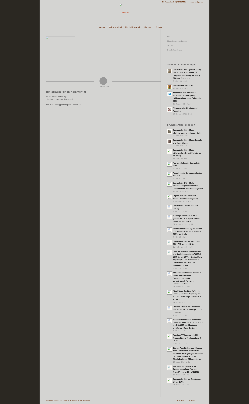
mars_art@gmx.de (197, 2)
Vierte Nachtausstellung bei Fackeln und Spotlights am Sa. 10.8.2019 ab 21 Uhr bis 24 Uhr (187, 231)
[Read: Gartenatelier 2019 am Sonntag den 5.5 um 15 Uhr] (169, 380)
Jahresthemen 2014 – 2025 (183, 85)
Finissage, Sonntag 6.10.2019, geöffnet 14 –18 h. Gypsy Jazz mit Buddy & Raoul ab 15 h (186, 218)
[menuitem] (90, 27)
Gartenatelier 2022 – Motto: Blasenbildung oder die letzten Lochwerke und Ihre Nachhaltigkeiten (188, 186)
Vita (168, 37)
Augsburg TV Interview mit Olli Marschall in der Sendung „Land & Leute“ (187, 338)
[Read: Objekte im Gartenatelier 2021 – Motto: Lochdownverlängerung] (169, 197)
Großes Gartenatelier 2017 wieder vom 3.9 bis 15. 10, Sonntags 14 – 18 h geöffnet (187, 309)
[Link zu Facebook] (47, 2)
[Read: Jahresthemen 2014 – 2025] (169, 86)
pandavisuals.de (85, 400)
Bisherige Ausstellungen (177, 41)
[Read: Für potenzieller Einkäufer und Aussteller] (169, 109)
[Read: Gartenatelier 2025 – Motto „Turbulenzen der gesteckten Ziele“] (169, 131)
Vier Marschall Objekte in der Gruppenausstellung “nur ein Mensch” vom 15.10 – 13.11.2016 (186, 369)
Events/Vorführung (174, 50)
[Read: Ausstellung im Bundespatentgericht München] (169, 174)
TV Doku (170, 46)
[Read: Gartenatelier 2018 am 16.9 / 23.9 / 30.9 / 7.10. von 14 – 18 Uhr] (169, 242)
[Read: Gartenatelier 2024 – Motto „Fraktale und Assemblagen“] (169, 141)
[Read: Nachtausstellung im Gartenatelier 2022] (169, 164)
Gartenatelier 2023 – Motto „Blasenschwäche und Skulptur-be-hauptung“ (187, 153)
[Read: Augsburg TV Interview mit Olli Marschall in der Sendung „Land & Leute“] (169, 336)
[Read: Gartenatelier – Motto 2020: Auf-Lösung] (169, 207)
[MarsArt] (124, 13)
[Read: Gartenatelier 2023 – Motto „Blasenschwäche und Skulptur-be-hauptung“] (169, 151)
